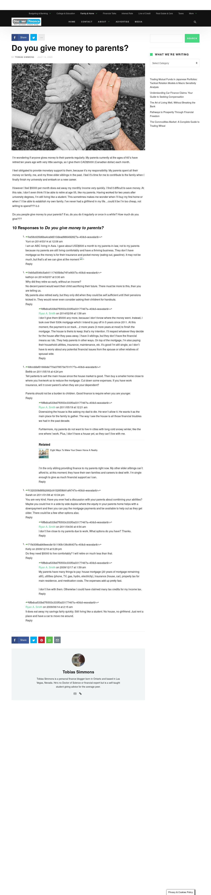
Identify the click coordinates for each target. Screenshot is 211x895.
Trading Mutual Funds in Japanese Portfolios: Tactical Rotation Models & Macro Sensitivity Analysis (173, 83)
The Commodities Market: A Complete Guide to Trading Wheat (174, 123)
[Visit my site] (80, 693)
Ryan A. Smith (47, 313)
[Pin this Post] (41, 640)
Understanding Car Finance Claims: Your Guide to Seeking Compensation (171, 94)
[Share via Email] (57, 640)
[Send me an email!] (75, 693)
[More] (41, 37)
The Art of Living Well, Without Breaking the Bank (172, 104)
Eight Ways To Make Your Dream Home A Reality (74, 450)
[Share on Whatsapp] (49, 640)
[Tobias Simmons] (78, 659)
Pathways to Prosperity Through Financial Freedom (172, 114)
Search (192, 38)
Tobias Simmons (24, 57)
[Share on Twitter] (33, 37)
